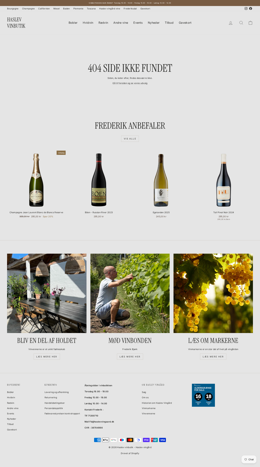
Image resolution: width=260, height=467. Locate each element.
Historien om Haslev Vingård (157, 403)
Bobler (73, 22)
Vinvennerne (148, 413)
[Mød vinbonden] (130, 293)
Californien (44, 8)
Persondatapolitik (54, 408)
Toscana (91, 8)
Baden (66, 8)
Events (138, 22)
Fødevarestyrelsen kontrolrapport (62, 413)
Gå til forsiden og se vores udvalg (129, 83)
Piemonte (78, 8)
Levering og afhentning (57, 392)
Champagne (28, 8)
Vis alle (130, 138)
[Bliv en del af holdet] (46, 293)
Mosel (56, 8)
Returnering (51, 397)
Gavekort (145, 8)
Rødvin (103, 22)
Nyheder (154, 22)
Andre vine (120, 22)
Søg (144, 392)
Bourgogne (13, 8)
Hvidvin (88, 22)
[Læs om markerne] (213, 293)
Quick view (36, 205)
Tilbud (169, 22)
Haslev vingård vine (109, 8)
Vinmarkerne (148, 408)
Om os (145, 397)
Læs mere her (46, 356)
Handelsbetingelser (55, 403)
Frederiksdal (130, 8)
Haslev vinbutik (16, 22)
